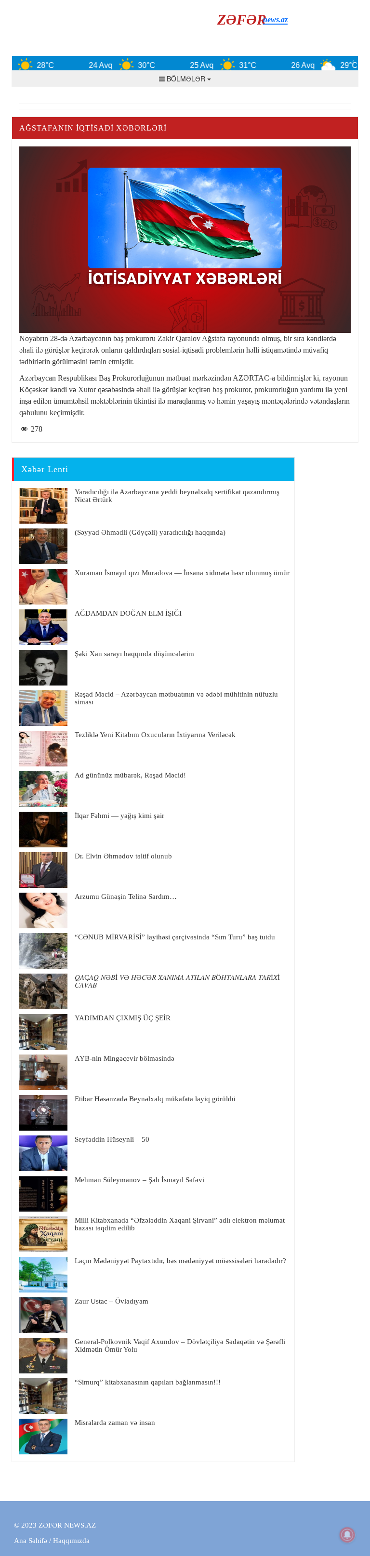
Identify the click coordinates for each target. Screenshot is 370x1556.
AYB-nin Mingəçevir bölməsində (124, 1058)
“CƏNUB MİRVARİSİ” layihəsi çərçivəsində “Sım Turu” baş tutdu (175, 937)
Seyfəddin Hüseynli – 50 (112, 1139)
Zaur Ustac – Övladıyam (111, 1301)
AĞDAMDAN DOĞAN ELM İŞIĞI (128, 613)
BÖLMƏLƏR (186, 78)
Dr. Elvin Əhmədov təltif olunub (123, 856)
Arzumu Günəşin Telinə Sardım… (126, 896)
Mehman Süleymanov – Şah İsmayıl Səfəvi (139, 1180)
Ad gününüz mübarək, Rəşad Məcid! (130, 775)
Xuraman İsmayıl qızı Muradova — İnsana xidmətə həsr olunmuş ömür (182, 573)
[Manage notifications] (347, 1535)
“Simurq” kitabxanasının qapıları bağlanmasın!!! (148, 1382)
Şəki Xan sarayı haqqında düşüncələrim (134, 654)
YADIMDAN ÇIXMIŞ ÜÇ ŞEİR (123, 1018)
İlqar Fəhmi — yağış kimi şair (119, 815)
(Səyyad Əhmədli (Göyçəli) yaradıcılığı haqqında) (150, 532)
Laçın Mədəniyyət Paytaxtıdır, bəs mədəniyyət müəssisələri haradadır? (180, 1261)
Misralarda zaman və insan (115, 1422)
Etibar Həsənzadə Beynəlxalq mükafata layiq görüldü (155, 1099)
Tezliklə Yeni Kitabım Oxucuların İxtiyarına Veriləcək (155, 734)
